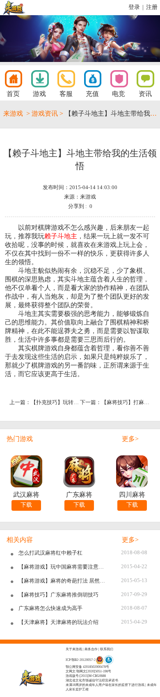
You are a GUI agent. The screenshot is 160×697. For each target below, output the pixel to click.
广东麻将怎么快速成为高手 (50, 608)
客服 (66, 93)
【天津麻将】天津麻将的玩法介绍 (58, 622)
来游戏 (13, 113)
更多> (130, 438)
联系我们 (106, 649)
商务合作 (91, 649)
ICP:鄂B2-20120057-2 (81, 660)
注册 (152, 7)
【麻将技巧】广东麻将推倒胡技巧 (58, 595)
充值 (92, 93)
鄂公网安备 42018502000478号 (87, 667)
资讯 (145, 93)
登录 (134, 7)
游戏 (39, 93)
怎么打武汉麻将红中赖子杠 (50, 553)
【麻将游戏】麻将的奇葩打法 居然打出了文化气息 (63, 581)
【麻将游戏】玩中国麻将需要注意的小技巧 (63, 567)
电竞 (118, 93)
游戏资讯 (45, 113)
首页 (13, 93)
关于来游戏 (74, 649)
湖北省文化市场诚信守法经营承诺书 (92, 680)
